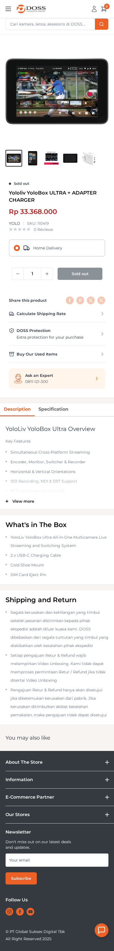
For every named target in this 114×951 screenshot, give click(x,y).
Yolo (14, 223)
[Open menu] (8, 9)
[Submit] (101, 24)
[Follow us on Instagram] (9, 912)
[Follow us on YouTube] (30, 912)
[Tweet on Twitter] (91, 300)
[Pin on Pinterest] (80, 300)
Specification (53, 409)
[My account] (94, 9)
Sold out (80, 273)
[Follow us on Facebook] (20, 912)
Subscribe (21, 878)
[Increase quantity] (47, 274)
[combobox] (57, 24)
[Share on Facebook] (70, 300)
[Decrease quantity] (18, 274)
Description (17, 409)
